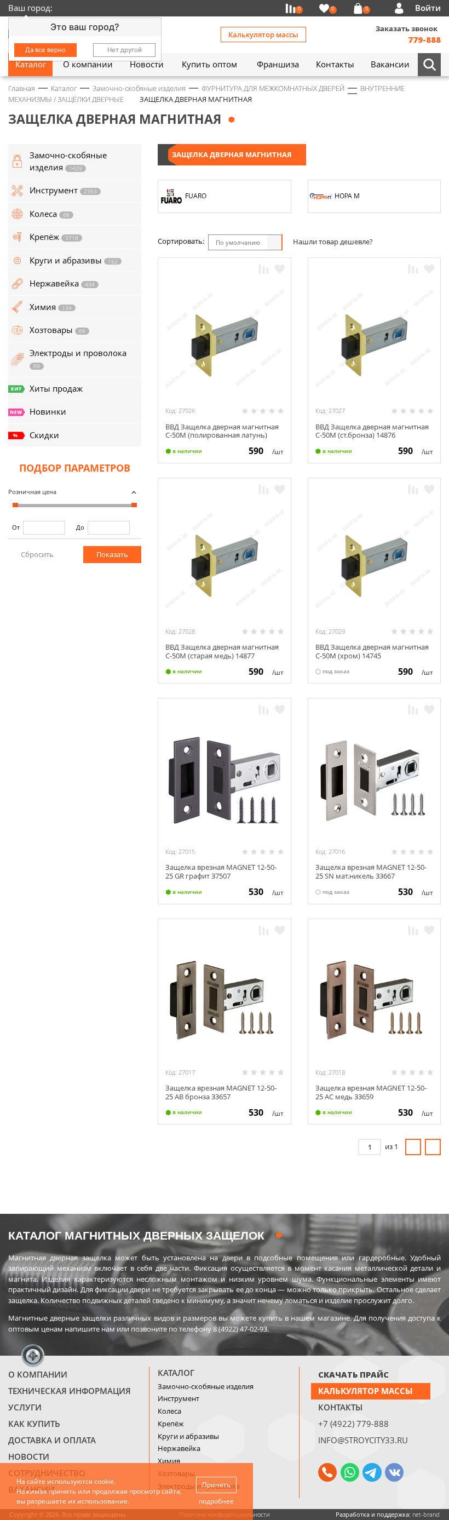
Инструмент (178, 1398)
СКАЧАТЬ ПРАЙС (353, 1374)
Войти (428, 7)
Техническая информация (69, 1390)
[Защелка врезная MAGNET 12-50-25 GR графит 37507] (224, 780)
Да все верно (45, 50)
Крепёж (171, 1424)
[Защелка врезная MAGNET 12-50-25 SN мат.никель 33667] (374, 780)
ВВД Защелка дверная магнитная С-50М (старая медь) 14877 (222, 651)
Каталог (176, 1372)
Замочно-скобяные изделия (206, 1386)
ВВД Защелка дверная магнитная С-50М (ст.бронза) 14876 (372, 431)
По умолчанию (238, 242)
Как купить (34, 1423)
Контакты (340, 1407)
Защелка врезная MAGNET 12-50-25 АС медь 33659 (371, 1092)
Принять (216, 1484)
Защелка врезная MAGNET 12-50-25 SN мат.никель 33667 (371, 871)
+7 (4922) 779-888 (353, 1423)
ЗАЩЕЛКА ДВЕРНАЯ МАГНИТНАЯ (232, 154)
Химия (169, 1461)
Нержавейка (179, 1448)
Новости (28, 1456)
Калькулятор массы (263, 34)
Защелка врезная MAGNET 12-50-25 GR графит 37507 (221, 871)
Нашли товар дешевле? (333, 241)
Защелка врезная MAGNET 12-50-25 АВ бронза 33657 (221, 1092)
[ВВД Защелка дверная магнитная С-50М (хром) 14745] (374, 559)
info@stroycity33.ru (363, 1440)
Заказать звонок (407, 28)
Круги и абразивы (188, 1436)
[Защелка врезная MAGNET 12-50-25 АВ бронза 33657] (224, 1000)
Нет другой (124, 50)
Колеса (169, 1411)
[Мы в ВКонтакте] (394, 1472)
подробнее (216, 1501)
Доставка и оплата (52, 1440)
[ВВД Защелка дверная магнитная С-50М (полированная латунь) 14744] (224, 339)
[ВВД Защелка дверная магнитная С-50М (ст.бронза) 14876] (374, 339)
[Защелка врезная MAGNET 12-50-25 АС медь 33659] (374, 1000)
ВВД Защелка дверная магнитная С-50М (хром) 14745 (372, 651)
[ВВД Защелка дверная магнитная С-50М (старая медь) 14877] (224, 559)
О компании (37, 1374)
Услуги (25, 1407)
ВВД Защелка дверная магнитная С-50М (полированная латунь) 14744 (222, 435)
